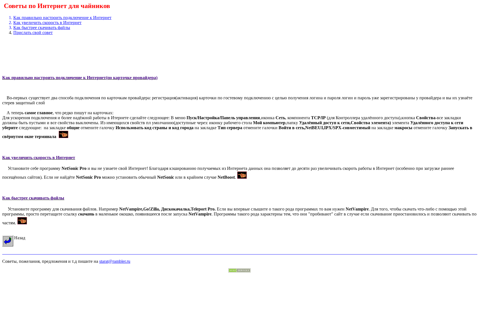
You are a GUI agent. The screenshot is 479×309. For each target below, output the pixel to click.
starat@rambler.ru (114, 261)
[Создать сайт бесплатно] (239, 271)
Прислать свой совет (33, 32)
